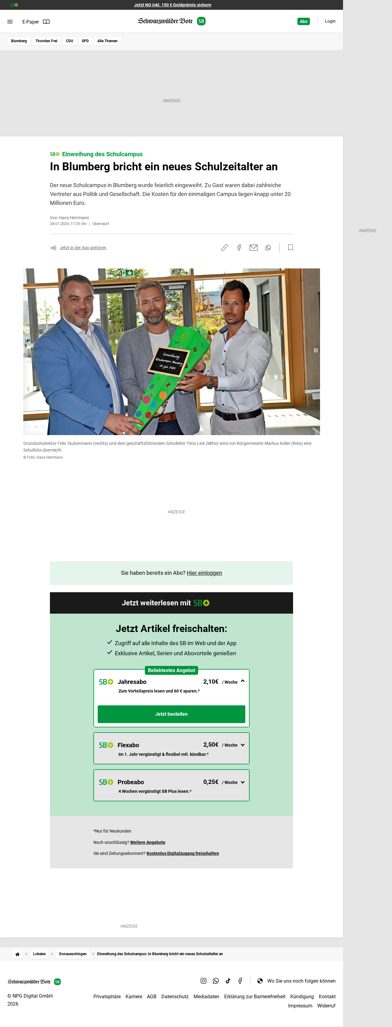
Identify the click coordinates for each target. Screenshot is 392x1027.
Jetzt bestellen (171, 714)
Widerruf (326, 1006)
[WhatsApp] (216, 981)
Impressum (300, 1006)
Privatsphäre (107, 996)
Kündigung (302, 996)
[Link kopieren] (224, 248)
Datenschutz (175, 996)
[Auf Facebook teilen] (239, 248)
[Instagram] (204, 981)
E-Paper (30, 22)
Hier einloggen (204, 573)
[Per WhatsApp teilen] (268, 248)
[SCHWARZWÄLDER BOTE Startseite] (172, 21)
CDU (69, 41)
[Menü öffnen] (10, 22)
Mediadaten (206, 996)
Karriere (134, 996)
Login (330, 21)
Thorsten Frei (46, 41)
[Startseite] (17, 954)
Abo (303, 21)
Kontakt (327, 996)
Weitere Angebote (147, 842)
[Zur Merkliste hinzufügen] (289, 248)
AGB (151, 996)
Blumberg (19, 41)
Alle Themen (107, 41)
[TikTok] (228, 981)
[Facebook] (240, 981)
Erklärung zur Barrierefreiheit (254, 996)
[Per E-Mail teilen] (254, 248)
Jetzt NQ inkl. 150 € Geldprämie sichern (172, 4)
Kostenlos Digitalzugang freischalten (183, 853)
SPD (85, 41)
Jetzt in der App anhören (83, 247)
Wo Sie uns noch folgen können (301, 981)
